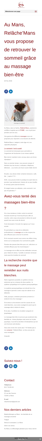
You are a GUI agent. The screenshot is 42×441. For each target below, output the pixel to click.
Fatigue (6, 419)
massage (18, 232)
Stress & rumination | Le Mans (13, 422)
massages (23, 136)
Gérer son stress (9, 425)
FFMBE (22, 130)
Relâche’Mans (24, 128)
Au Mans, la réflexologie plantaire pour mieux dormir (20, 428)
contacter (9, 330)
